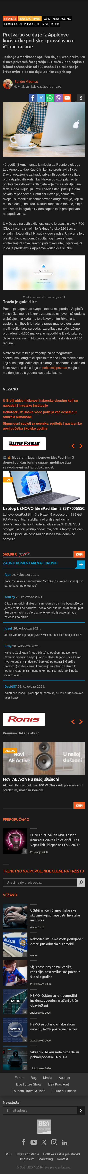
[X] (44, 1142)
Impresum (27, 1159)
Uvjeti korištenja (27, 1154)
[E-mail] (67, 98)
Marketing (45, 1159)
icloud (46, 18)
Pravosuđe (25, 18)
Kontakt (62, 1159)
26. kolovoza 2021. (25, 574)
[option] (44, 506)
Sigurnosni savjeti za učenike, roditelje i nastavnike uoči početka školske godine (42, 426)
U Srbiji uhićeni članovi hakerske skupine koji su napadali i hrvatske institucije (40, 403)
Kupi (79, 554)
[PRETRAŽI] (81, 882)
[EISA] (44, 1127)
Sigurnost (10, 18)
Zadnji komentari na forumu (30, 563)
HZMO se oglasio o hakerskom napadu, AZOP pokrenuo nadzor (53, 1026)
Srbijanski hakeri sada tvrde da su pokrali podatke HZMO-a (54, 1054)
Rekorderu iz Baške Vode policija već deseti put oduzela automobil (56, 941)
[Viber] (58, 98)
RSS (8, 1154)
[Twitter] (41, 98)
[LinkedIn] (64, 1142)
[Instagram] (54, 1142)
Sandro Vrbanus (26, 81)
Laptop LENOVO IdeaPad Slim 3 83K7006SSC (44, 508)
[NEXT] (81, 446)
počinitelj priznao (54, 367)
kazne (45, 24)
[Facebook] (33, 98)
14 (24, 1067)
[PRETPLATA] (81, 1110)
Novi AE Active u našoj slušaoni (31, 779)
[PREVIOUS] (73, 446)
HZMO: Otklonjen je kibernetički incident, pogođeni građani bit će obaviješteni (54, 1000)
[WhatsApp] (50, 98)
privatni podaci (13, 24)
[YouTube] (34, 1142)
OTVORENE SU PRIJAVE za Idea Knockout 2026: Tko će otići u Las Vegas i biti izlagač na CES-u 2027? (55, 840)
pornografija (31, 24)
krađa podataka (62, 18)
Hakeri (36, 18)
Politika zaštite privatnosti (61, 1154)
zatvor (55, 24)
